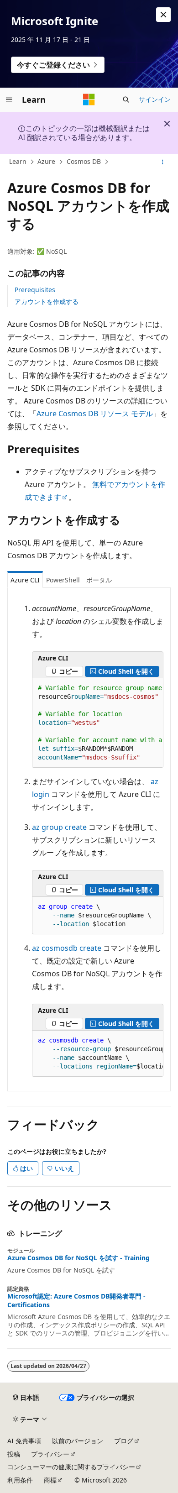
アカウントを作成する (47, 301)
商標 (50, 1480)
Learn (17, 161)
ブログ (123, 1440)
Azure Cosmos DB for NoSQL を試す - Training (78, 1258)
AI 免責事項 (24, 1440)
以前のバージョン (77, 1440)
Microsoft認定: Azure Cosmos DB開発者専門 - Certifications (76, 1300)
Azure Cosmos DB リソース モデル (95, 414)
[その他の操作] (163, 162)
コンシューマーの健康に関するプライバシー (71, 1466)
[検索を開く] (126, 99)
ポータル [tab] (99, 580)
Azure (46, 161)
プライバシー (50, 1454)
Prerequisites (35, 289)
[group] (97, 723)
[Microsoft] (89, 99)
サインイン (155, 99)
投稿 (13, 1454)
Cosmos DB (84, 161)
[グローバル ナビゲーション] (9, 99)
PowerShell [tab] (63, 580)
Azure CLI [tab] (25, 580)
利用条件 (20, 1480)
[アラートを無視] (163, 14)
